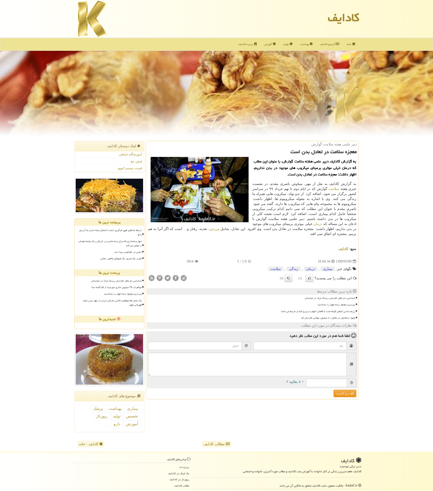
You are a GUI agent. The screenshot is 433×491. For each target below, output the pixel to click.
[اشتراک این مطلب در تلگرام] (183, 278)
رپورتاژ (101, 416)
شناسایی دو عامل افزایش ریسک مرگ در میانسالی (330, 298)
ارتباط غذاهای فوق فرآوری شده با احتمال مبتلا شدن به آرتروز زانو (110, 232)
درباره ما (184, 467)
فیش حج (136, 161)
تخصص (132, 416)
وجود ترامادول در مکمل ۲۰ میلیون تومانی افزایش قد (328, 317)
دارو (117, 424)
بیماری (328, 269)
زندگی (293, 269)
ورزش (214, 229)
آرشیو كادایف (328, 44)
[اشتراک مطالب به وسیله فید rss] (151, 278)
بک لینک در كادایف (178, 473)
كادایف (343, 17)
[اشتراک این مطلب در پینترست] (159, 278)
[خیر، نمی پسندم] (288, 278)
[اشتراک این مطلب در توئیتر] (167, 278)
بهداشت (305, 44)
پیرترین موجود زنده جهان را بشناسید (336, 304)
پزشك (98, 408)
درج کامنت (343, 393)
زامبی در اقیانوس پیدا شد (128, 252)
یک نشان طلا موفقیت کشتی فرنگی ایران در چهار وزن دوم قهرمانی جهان (112, 302)
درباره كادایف (246, 44)
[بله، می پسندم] (309, 278)
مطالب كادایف (181, 485)
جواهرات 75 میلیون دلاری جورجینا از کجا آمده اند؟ (116, 287)
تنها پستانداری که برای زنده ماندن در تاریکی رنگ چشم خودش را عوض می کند (110, 243)
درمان (317, 224)
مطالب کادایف (214, 444)
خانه (349, 44)
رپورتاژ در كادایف (179, 479)
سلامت (334, 189)
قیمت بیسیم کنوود (129, 168)
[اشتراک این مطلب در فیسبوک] (175, 278)
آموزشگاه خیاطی (130, 154)
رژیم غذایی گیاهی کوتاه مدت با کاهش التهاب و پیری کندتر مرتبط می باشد (318, 311)
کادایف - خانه (89, 444)
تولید (286, 44)
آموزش (268, 44)
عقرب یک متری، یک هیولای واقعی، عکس (121, 258)
